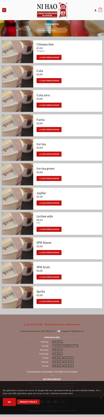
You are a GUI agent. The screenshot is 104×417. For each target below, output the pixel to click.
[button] (4, 10)
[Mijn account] (95, 10)
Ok (9, 402)
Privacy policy (28, 402)
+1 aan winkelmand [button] (49, 57)
